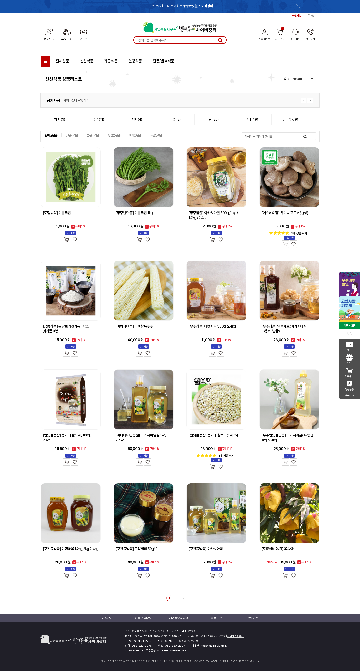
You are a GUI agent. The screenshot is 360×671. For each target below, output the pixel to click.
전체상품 (62, 61)
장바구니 (349, 376)
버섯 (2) (175, 119)
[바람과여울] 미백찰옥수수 (134, 326)
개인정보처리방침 (74, 100)
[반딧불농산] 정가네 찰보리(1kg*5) (213, 435)
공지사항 (53, 100)
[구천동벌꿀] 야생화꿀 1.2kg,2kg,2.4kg (70, 549)
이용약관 (216, 618)
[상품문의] (49, 34)
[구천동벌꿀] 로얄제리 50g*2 (136, 549)
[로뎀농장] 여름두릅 (57, 213)
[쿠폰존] (83, 34)
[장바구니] (66, 239)
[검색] (220, 40)
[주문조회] (66, 34)
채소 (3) (59, 119)
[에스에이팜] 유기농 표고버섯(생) (284, 213)
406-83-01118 (216, 635)
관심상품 (349, 389)
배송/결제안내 (143, 618)
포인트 (349, 363)
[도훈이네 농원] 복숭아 (277, 549)
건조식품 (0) (290, 119)
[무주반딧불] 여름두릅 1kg (134, 213)
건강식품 (135, 61)
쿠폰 (349, 350)
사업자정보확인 (235, 635)
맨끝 (191, 598)
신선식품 (86, 61)
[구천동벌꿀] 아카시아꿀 (206, 549)
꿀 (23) (214, 119)
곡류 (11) (98, 119)
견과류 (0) (252, 119)
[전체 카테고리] (45, 61)
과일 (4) (136, 119)
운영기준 (253, 618)
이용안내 (107, 618)
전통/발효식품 (163, 61)
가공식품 (111, 61)
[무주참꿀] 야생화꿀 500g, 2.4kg (212, 326)
